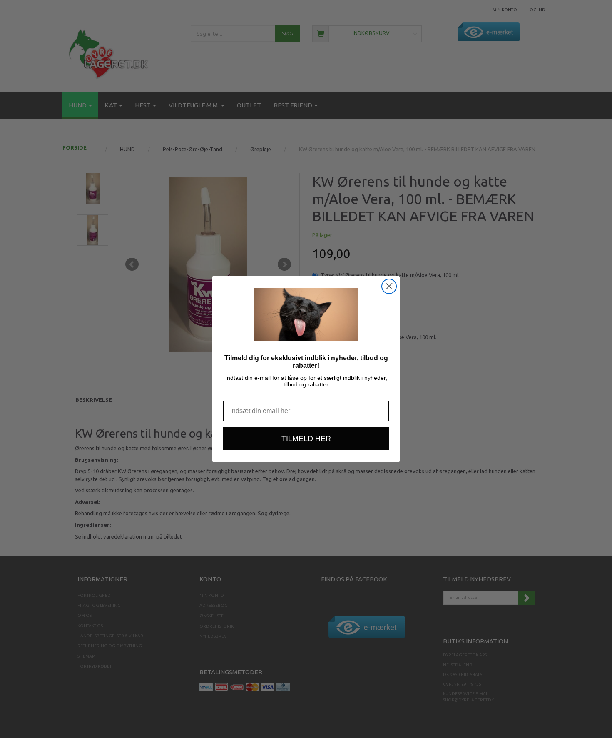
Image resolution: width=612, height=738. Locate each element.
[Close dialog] (389, 286)
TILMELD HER (306, 438)
